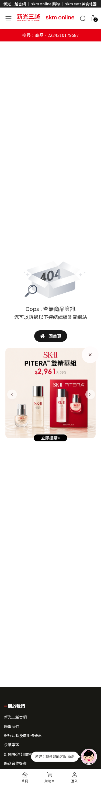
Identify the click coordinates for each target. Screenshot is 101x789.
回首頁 (54, 336)
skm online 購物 (45, 3)
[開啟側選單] (8, 17)
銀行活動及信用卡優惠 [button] (23, 735)
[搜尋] (83, 18)
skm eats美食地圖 (81, 3)
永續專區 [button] (11, 744)
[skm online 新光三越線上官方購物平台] (45, 16)
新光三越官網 (14, 3)
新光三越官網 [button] (15, 717)
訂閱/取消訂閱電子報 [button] (21, 754)
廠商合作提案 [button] (15, 763)
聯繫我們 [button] (11, 726)
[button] (93, 18)
